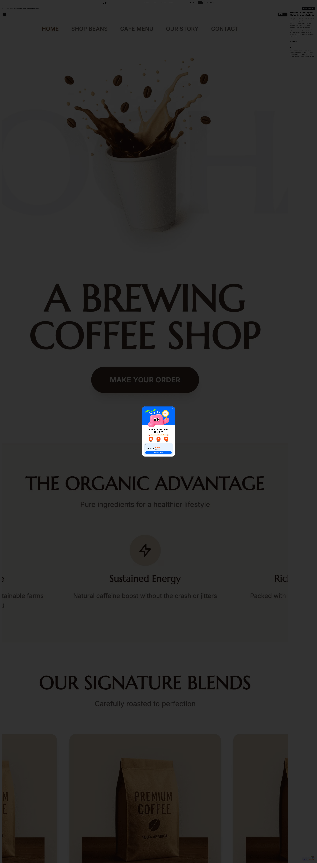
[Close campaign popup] (172, 408)
